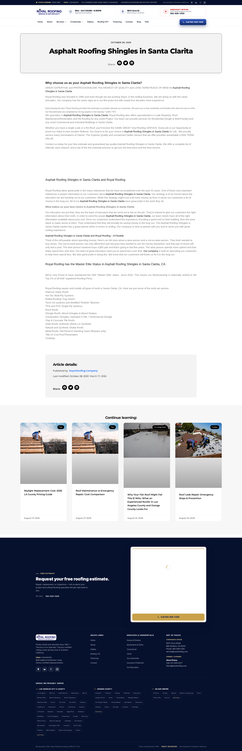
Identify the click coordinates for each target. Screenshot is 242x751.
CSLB (129, 654)
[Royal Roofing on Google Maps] (191, 2)
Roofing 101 (95, 654)
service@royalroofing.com (177, 651)
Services (60, 22)
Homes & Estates (134, 640)
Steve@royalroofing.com (176, 666)
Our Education (133, 667)
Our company (150, 251)
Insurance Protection (135, 663)
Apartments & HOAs (135, 645)
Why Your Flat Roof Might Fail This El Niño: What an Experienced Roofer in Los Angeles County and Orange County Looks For (144, 502)
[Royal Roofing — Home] (49, 11)
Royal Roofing (116, 179)
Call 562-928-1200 (194, 22)
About (49, 22)
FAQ (147, 22)
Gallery (90, 22)
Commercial (132, 649)
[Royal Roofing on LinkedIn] (196, 2)
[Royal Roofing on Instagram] (204, 2)
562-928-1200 (52, 596)
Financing (117, 22)
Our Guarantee (133, 658)
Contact (129, 22)
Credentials (75, 22)
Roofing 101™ (103, 22)
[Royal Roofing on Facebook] (200, 2)
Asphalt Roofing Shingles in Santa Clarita (86, 115)
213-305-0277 (176, 663)
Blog (139, 22)
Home (40, 22)
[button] (119, 63)
